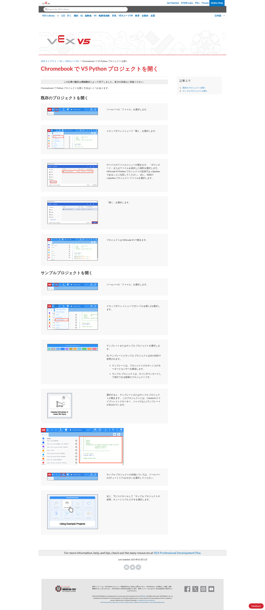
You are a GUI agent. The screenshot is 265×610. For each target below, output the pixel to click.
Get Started (173, 3)
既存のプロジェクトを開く (194, 88)
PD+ (197, 3)
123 (63, 15)
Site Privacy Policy (106, 602)
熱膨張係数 (104, 15)
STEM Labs (187, 3)
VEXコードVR (126, 15)
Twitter (132, 567)
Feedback (256, 606)
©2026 (143, 596)
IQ (81, 15)
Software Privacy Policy (141, 602)
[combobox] (85, 9)
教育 (137, 15)
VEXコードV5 (72, 61)
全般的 (145, 15)
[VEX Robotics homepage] (46, 3)
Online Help (217, 3)
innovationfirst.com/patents (146, 600)
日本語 (218, 15)
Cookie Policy (129, 602)
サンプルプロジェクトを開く (195, 91)
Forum (205, 3)
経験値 (88, 15)
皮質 (153, 15)
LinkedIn (138, 567)
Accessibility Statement (157, 602)
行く (69, 15)
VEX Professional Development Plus (177, 553)
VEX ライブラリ (48, 61)
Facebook (126, 567)
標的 (76, 15)
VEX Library (48, 15)
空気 (114, 15)
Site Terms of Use (118, 602)
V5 (95, 15)
